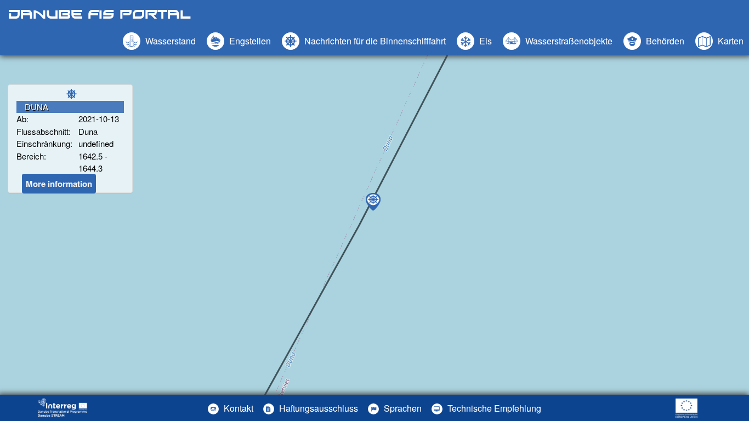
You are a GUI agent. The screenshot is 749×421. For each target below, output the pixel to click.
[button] (557, 41)
